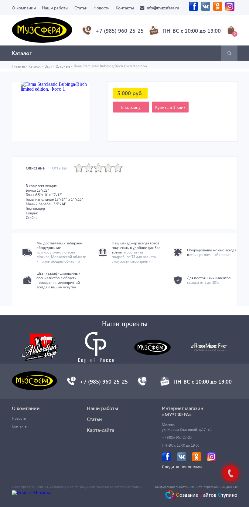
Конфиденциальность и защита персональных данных (196, 487)
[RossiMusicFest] (209, 349)
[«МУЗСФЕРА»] (42, 41)
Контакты (125, 8)
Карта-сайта (100, 430)
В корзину (131, 107)
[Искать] (229, 53)
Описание (35, 167)
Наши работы (55, 8)
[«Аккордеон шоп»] (39, 359)
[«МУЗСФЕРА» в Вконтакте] (205, 7)
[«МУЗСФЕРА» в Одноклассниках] (217, 7)
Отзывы (59, 167)
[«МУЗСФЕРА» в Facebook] (193, 7)
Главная (18, 66)
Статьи (80, 8)
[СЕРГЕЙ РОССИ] (96, 361)
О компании (24, 8)
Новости (102, 8)
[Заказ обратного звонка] (71, 383)
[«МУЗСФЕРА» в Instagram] (229, 7)
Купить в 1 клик (170, 107)
